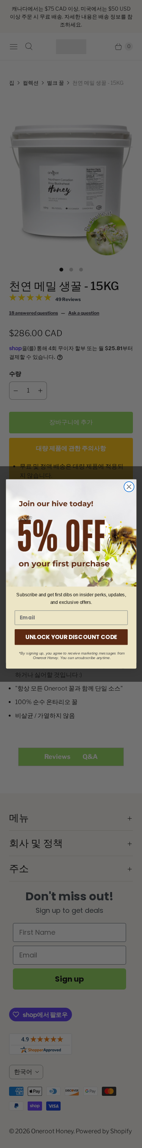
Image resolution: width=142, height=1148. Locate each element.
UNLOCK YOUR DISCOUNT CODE (71, 637)
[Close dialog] (129, 487)
